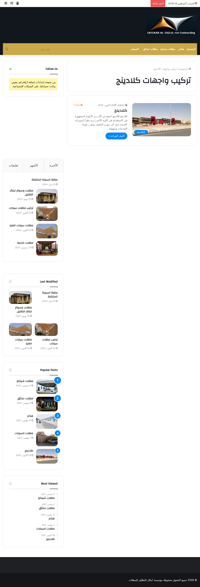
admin (121, 105)
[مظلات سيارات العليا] (47, 231)
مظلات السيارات (24, 433)
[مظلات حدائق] (47, 404)
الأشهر (34, 165)
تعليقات (13, 165)
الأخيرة (53, 165)
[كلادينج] (47, 456)
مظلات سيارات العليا (21, 225)
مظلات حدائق (150, 49)
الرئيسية (191, 49)
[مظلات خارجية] (47, 248)
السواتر (135, 49)
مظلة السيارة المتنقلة (45, 179)
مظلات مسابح (168, 49)
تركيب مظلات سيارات (21, 208)
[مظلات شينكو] (47, 386)
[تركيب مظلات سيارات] (47, 213)
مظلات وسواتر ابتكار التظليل (21, 192)
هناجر (181, 49)
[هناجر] (47, 421)
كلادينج (120, 110)
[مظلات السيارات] (47, 439)
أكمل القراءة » (116, 135)
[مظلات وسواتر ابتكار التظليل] (47, 196)
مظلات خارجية (25, 242)
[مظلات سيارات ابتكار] (171, 25)
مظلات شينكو (25, 381)
